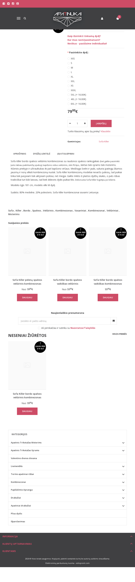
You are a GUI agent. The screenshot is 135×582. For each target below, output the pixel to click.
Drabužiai (16, 497)
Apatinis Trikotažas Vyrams (25, 450)
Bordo (26, 210)
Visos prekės (119, 333)
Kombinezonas (64, 210)
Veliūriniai (112, 210)
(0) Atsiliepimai (65, 153)
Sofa (11, 210)
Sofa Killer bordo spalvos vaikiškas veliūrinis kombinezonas (67, 281)
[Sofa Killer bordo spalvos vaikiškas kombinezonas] (108, 251)
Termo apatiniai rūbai (22, 474)
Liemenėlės (17, 466)
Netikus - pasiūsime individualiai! (87, 43)
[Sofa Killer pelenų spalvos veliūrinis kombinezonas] (27, 251)
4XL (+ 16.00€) (78, 99)
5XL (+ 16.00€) (78, 94)
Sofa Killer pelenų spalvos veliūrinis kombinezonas (27, 281)
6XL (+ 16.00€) (78, 103)
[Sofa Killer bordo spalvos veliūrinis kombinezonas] (27, 365)
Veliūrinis (48, 210)
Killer (18, 210)
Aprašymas (19, 153)
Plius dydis (16, 513)
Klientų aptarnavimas (17, 543)
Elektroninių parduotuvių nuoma (59, 563)
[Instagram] (13, 3)
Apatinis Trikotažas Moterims (26, 442)
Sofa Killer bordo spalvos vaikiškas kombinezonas (108, 281)
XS (72, 85)
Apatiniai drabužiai (21, 505)
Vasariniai (80, 210)
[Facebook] (3, 3)
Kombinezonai (96, 210)
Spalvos (36, 210)
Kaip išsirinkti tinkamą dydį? (84, 36)
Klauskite (105, 131)
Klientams (9, 551)
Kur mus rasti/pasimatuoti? (84, 39)
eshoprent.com (83, 563)
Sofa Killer (104, 141)
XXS (73, 58)
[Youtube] (17, 3)
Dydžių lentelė (41, 153)
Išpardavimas (18, 521)
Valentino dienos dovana (24, 458)
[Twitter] (8, 3)
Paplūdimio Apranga (22, 489)
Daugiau (27, 297)
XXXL (73, 90)
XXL (73, 81)
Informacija (10, 536)
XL (72, 76)
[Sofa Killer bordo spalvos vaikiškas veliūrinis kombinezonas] (67, 251)
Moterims (13, 214)
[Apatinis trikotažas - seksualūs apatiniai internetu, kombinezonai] (67, 18)
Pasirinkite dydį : (79, 52)
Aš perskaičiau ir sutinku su (68, 327)
